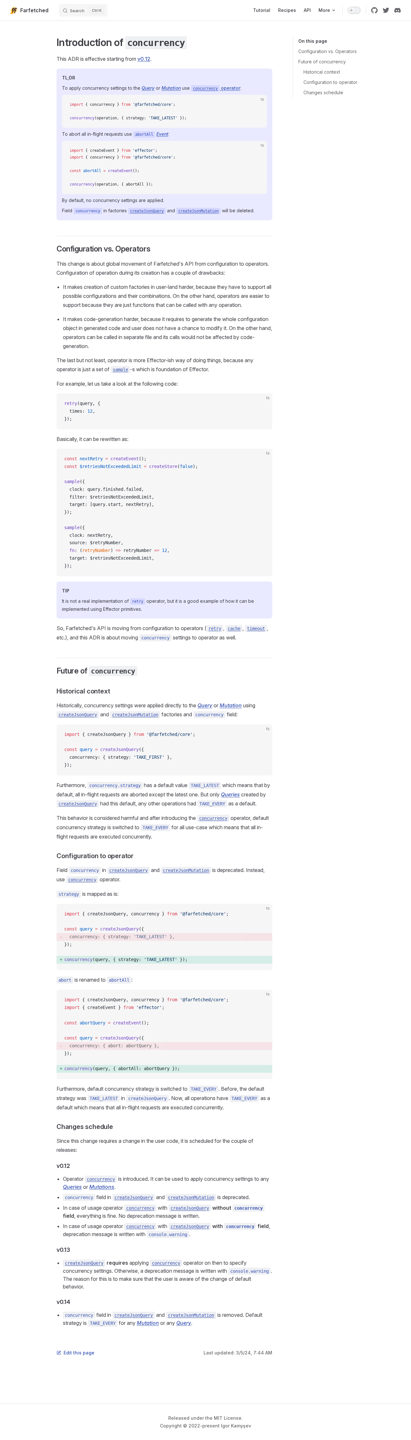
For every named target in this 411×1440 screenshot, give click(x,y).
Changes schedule (323, 92)
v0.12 (143, 59)
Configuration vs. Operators (327, 51)
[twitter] (386, 10)
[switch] (354, 10)
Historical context (321, 72)
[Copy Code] (256, 105)
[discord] (397, 10)
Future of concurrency (322, 61)
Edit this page (79, 1352)
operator (216, 88)
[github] (374, 10)
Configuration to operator (330, 82)
